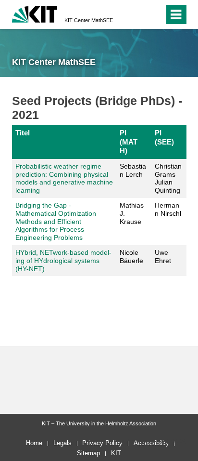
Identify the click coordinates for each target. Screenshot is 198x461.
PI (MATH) (128, 142)
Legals (62, 443)
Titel (22, 133)
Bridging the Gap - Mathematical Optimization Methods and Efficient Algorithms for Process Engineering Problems (55, 221)
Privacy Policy (102, 443)
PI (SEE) (164, 137)
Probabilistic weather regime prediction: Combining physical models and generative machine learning (64, 178)
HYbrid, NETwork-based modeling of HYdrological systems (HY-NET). (63, 261)
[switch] (155, 14)
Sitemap (88, 453)
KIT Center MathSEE (88, 20)
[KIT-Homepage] (35, 13)
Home (34, 443)
